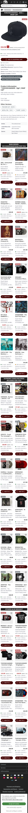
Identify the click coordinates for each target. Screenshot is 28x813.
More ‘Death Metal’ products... (10, 79)
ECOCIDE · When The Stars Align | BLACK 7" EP (6, 548)
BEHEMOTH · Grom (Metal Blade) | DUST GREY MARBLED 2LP (20, 240)
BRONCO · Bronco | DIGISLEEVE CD (6, 626)
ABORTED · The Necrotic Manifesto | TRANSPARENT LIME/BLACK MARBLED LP (5, 585)
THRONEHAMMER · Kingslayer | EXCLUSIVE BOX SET (6, 739)
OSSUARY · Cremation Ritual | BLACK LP (20, 278)
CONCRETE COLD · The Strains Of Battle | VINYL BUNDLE (21, 435)
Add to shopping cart (15, 59)
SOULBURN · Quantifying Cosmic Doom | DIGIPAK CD (20, 163)
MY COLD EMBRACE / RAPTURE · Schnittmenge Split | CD (5, 315)
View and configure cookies (14, 811)
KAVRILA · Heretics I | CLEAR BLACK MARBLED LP (7, 472)
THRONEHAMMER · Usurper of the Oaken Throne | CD (21, 739)
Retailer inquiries (8, 791)
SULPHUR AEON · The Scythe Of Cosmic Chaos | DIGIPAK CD (6, 278)
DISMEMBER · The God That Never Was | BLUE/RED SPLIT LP (21, 701)
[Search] (25, 5)
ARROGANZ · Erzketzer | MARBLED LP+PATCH (19, 472)
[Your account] (17, 2)
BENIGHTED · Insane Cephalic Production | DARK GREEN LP (20, 548)
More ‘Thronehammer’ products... (11, 76)
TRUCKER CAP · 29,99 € (8, 107)
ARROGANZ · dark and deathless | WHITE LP (21, 585)
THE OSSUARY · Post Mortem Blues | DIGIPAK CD (20, 397)
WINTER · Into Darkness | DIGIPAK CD (19, 353)
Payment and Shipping (13, 786)
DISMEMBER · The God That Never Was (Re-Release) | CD (21, 315)
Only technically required (14, 807)
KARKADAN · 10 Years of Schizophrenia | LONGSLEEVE (20, 510)
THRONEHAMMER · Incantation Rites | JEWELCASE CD (7, 701)
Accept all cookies (14, 804)
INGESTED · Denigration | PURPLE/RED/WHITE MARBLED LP (6, 202)
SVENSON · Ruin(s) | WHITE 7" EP (7, 397)
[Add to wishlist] (11, 150)
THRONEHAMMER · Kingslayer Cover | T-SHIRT (21, 626)
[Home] (2, 9)
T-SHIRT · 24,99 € (20, 110)
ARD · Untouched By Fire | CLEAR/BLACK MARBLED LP (6, 163)
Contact (21, 789)
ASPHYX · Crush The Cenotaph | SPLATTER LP (6, 435)
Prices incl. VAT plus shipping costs (10, 49)
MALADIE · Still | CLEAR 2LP (6, 510)
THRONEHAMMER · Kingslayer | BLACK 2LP (21, 664)
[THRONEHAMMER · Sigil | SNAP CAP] (14, 31)
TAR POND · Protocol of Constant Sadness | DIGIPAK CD (6, 240)
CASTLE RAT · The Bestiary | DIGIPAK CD (6, 353)
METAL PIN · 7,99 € (7, 110)
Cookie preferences (19, 791)
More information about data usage (12, 799)
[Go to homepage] (5, 2)
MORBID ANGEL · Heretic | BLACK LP (20, 202)
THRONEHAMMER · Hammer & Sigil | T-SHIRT (7, 664)
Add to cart (8, 182)
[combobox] (12, 5)
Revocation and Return (10, 789)
